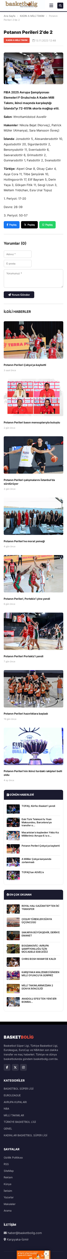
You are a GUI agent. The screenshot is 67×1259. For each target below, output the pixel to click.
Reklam (8, 1177)
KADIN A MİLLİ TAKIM (32, 15)
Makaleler (9, 1204)
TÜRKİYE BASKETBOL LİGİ (20, 1121)
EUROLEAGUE (12, 1095)
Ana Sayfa (9, 15)
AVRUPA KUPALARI (15, 1102)
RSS (6, 1164)
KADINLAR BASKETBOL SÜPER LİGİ (25, 1135)
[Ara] (60, 6)
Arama (8, 1210)
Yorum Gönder (20, 294)
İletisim (8, 1190)
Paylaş (13, 224)
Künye (7, 1184)
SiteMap (9, 1170)
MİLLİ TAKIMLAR (14, 1115)
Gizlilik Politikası (13, 1157)
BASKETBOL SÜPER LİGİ (19, 1088)
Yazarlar (9, 1197)
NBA (6, 1108)
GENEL (8, 1128)
